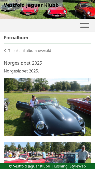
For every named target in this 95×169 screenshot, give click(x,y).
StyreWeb (78, 166)
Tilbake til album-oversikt (29, 50)
